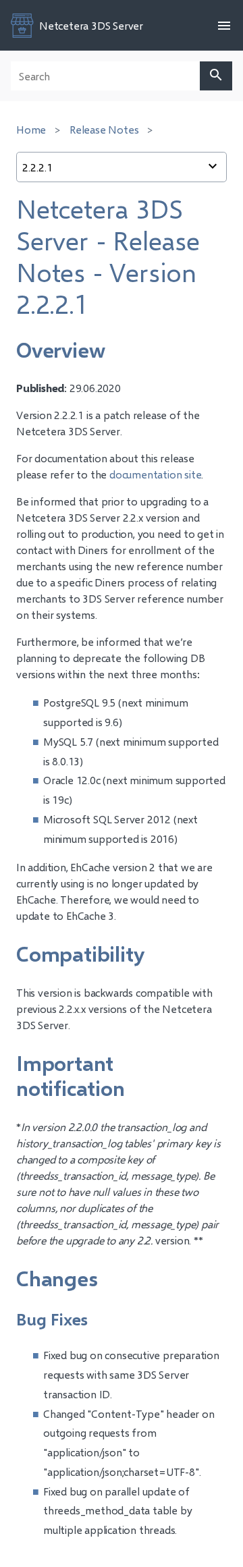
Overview (60, 349)
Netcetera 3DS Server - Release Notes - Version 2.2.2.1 (108, 255)
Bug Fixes (52, 1319)
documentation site (155, 474)
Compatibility (80, 953)
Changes (57, 1278)
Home (31, 129)
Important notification (70, 1075)
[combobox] (121, 167)
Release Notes (104, 129)
